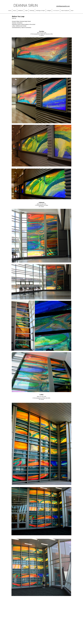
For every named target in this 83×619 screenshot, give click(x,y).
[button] (14, 10)
